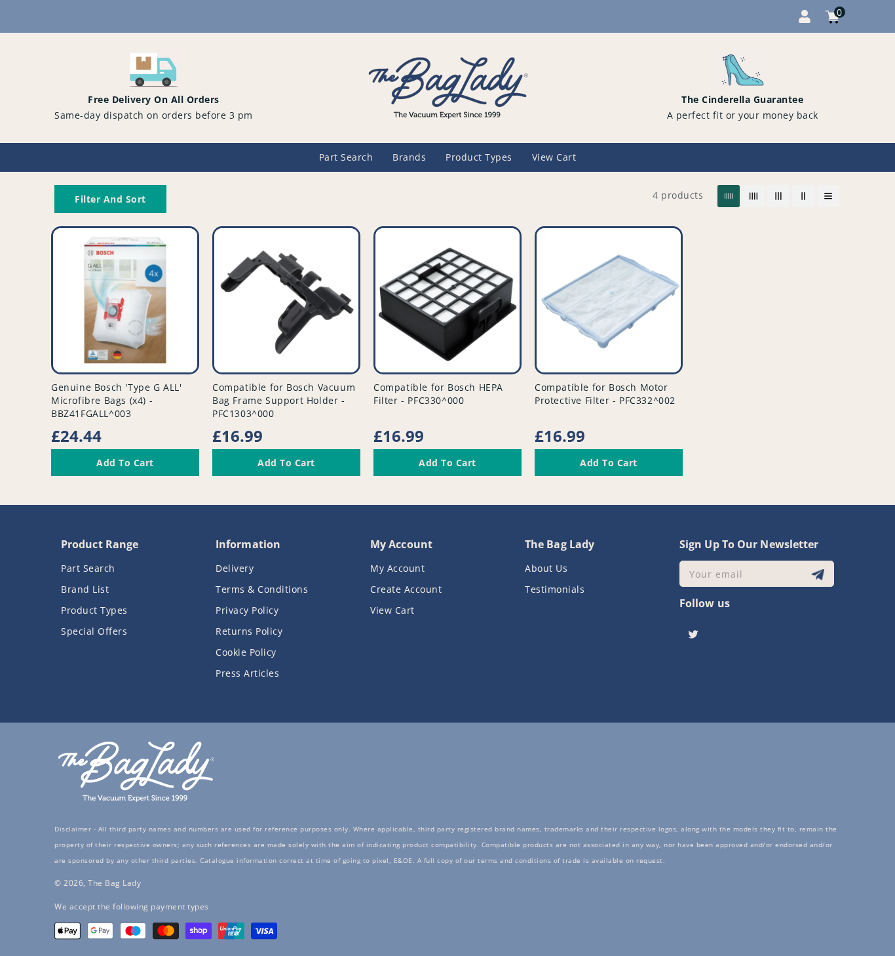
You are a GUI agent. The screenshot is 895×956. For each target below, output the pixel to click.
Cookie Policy (246, 652)
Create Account (406, 589)
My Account (397, 568)
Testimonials (554, 589)
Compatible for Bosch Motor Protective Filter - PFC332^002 (605, 394)
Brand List (85, 589)
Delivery (235, 568)
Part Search (88, 568)
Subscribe (819, 574)
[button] (110, 199)
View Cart (392, 610)
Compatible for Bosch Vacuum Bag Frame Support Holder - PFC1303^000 (283, 400)
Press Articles (247, 673)
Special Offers (94, 631)
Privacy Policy (247, 610)
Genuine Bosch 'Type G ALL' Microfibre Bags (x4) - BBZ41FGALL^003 (116, 400)
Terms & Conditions (262, 589)
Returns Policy (249, 631)
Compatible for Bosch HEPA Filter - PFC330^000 (438, 394)
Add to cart (125, 462)
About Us (546, 568)
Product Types (94, 610)
